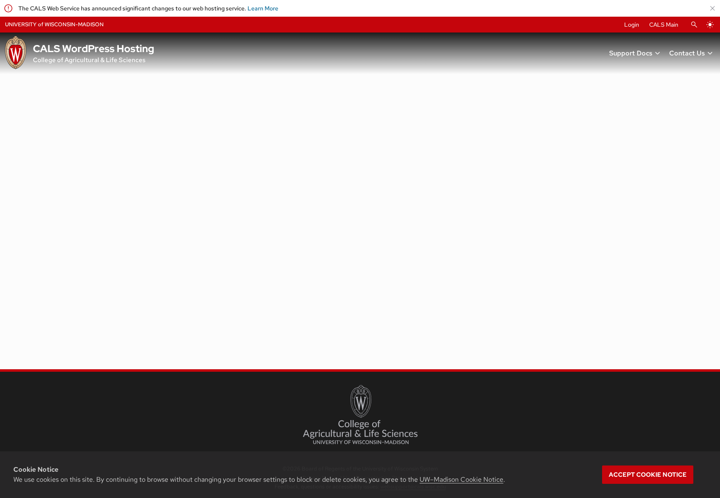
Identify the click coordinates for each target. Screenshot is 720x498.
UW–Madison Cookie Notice (461, 479)
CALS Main (663, 24)
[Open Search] (694, 24)
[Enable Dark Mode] (710, 25)
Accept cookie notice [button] (648, 474)
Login (631, 24)
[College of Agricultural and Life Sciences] (360, 414)
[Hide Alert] (712, 8)
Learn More (263, 8)
